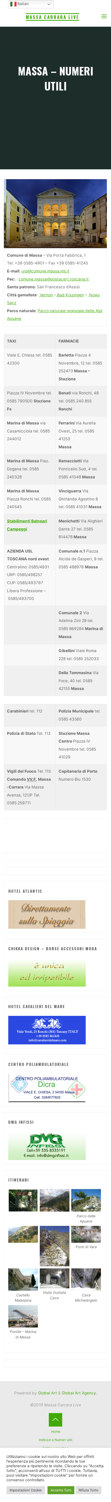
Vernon (46, 294)
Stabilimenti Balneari (27, 521)
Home (55, 1432)
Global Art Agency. (79, 1393)
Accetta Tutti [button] (61, 1490)
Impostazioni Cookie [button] (26, 1490)
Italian (23, 4)
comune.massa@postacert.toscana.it (54, 279)
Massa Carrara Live (52, 17)
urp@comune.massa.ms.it (46, 271)
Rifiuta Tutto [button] (88, 1490)
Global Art (47, 1393)
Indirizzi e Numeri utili (55, 1440)
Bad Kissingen (70, 294)
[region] (55, 213)
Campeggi (17, 529)
